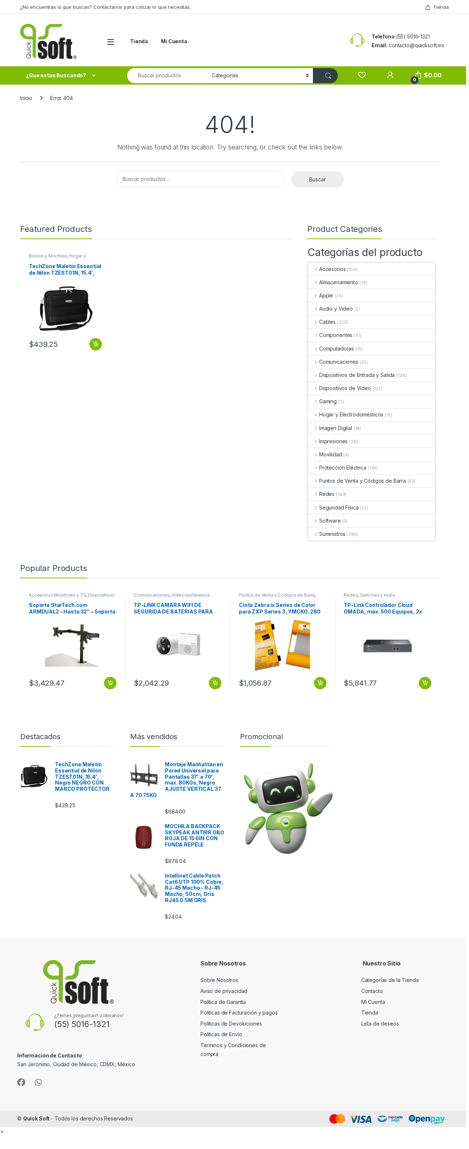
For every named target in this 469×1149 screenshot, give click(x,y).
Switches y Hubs (377, 595)
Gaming (328, 401)
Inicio (26, 98)
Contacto (372, 991)
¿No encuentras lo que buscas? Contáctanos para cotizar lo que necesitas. (105, 7)
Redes (327, 494)
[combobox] (167, 75)
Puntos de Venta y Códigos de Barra (362, 481)
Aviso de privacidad (223, 991)
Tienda (441, 7)
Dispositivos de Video (345, 388)
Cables (327, 322)
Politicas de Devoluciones (231, 1023)
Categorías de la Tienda (390, 980)
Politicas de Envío (221, 1034)
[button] (1, 1131)
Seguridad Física (339, 507)
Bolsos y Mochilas (48, 256)
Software (330, 521)
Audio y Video (336, 308)
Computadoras (336, 348)
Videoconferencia (190, 595)
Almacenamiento (338, 282)
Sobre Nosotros (219, 980)
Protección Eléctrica (342, 467)
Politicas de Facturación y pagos (239, 1012)
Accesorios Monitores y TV (57, 595)
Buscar (317, 179)
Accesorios (332, 269)
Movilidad (330, 454)
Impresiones (333, 441)
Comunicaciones (338, 362)
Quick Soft (36, 1118)
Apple (326, 295)
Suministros (332, 534)
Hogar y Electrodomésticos (57, 258)
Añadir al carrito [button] (94, 344)
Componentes (335, 335)
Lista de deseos (380, 1023)
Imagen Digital (335, 428)
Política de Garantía (223, 1002)
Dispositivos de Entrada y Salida (357, 375)
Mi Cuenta (174, 41)
